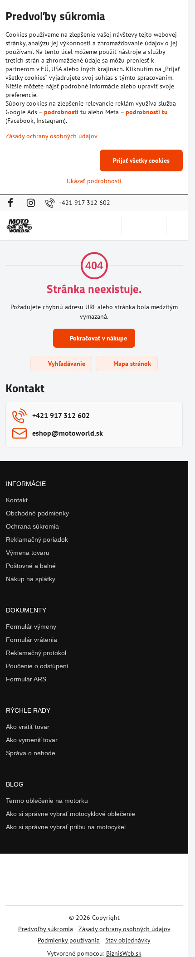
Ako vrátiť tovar (27, 726)
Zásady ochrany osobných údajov (124, 929)
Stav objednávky (128, 940)
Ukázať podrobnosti (94, 181)
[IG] (30, 203)
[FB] (12, 203)
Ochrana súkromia (32, 526)
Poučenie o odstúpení (37, 666)
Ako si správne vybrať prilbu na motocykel (66, 827)
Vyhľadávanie (65, 363)
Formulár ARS (26, 679)
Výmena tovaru (27, 552)
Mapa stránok (131, 363)
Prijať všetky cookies (141, 160)
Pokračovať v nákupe (97, 338)
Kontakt (17, 500)
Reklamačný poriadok (37, 539)
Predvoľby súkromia (45, 929)
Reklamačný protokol (36, 652)
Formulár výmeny (31, 626)
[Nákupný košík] (155, 226)
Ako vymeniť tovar (32, 739)
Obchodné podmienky (37, 513)
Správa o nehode (30, 753)
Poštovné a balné (31, 565)
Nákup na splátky (30, 579)
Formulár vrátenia (31, 639)
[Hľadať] (133, 226)
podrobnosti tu (65, 112)
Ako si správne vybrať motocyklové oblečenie (70, 813)
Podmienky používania (69, 940)
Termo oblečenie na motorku (47, 800)
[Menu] (177, 226)
